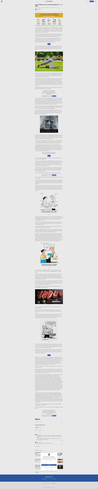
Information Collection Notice (48, 467)
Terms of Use (52, 466)
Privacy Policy (54, 467)
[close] (56, 453)
